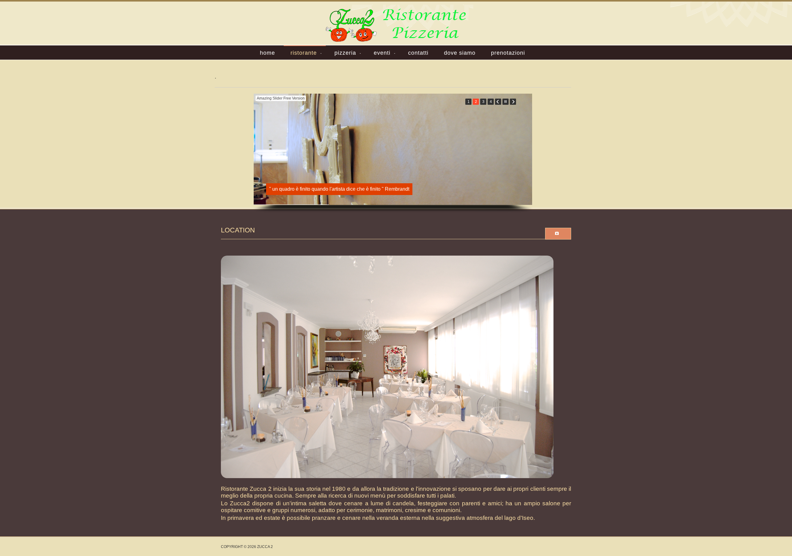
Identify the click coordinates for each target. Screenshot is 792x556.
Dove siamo (460, 53)
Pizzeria (345, 53)
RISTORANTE (304, 53)
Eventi (382, 53)
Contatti (418, 53)
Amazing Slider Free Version (281, 98)
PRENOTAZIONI (508, 53)
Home (267, 53)
